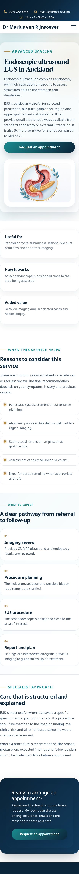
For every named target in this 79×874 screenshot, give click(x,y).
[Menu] (73, 27)
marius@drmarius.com (55, 11)
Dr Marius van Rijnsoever (30, 27)
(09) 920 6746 (18, 11)
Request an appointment (39, 147)
